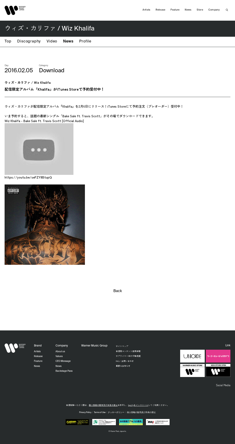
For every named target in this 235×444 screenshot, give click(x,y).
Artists (146, 10)
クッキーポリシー (116, 412)
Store (200, 10)
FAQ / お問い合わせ (125, 361)
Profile (85, 41)
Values (59, 356)
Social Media (223, 385)
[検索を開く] (227, 9)
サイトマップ (122, 346)
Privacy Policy (85, 412)
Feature (175, 10)
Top (8, 41)
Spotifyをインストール (138, 405)
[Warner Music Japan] (15, 348)
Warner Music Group (94, 345)
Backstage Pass (64, 371)
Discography (29, 41)
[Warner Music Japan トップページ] (15, 10)
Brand (38, 345)
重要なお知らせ (123, 365)
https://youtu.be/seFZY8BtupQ (28, 177)
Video (52, 41)
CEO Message (63, 361)
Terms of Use (100, 412)
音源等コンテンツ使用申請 (128, 351)
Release (160, 10)
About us (60, 351)
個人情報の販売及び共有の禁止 (103, 405)
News (68, 41)
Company (214, 10)
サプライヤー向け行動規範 (128, 356)
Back (117, 291)
